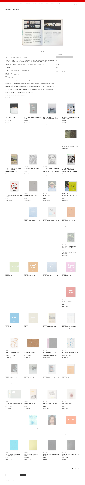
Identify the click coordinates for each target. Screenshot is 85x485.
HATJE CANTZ (63, 71)
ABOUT (52, 4)
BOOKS (21, 4)
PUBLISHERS (40, 4)
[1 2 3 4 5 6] (42, 32)
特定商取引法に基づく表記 (9, 480)
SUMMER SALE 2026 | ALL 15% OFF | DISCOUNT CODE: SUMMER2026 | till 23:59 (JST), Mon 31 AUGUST (42, 1)
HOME (6, 9)
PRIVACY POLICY (17, 480)
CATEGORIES (27, 4)
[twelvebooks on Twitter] (72, 468)
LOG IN (75, 4)
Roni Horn (8, 97)
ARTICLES (47, 4)
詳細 (6, 76)
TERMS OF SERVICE (24, 480)
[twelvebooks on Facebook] (75, 468)
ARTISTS (34, 4)
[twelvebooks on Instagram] (78, 468)
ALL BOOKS (7, 468)
